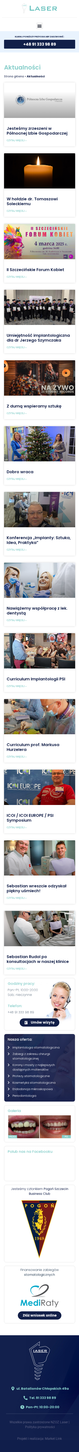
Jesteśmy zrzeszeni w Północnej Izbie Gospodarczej (37, 131)
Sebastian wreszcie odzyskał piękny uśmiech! (36, 888)
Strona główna (14, 76)
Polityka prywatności (40, 1427)
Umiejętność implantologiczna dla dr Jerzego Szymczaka (38, 338)
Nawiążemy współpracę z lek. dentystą (37, 610)
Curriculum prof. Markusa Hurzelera (33, 747)
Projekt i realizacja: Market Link (39, 1439)
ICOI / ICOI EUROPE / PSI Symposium (30, 818)
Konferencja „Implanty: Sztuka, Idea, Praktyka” (39, 540)
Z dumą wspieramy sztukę (34, 406)
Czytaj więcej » (17, 140)
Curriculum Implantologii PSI (36, 679)
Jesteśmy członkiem (39, 1191)
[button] (39, 26)
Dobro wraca (20, 472)
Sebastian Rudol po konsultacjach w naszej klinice (38, 959)
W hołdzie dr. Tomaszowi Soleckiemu (32, 201)
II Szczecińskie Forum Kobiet (35, 269)
